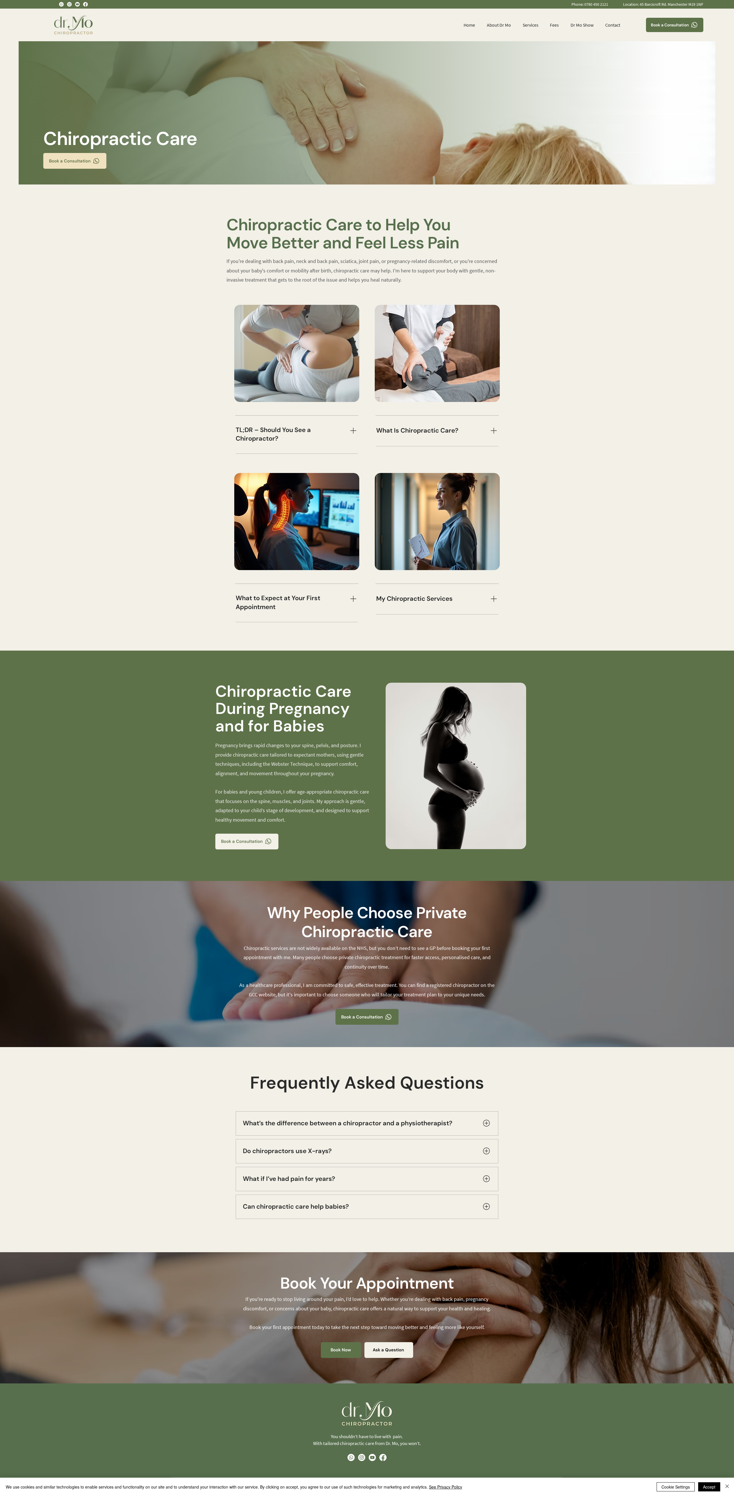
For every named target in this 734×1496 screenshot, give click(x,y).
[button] (528, 25)
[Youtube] (77, 4)
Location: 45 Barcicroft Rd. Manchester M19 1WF (663, 4)
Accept (709, 1487)
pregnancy (322, 773)
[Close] (727, 1486)
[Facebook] (85, 4)
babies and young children (252, 791)
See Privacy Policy (445, 1487)
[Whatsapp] (61, 4)
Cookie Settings (675, 1487)
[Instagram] (69, 4)
